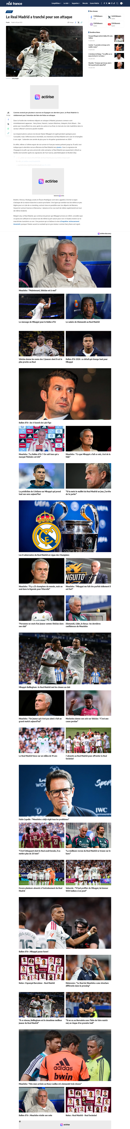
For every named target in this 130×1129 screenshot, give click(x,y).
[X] (106, 3)
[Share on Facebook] (75, 22)
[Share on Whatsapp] (8, 128)
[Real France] (18, 3)
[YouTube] (109, 3)
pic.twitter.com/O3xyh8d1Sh (31, 161)
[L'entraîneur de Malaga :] (119, 56)
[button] (101, 3)
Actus (9, 11)
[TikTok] (114, 3)
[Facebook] (104, 3)
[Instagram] (112, 3)
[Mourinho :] (119, 65)
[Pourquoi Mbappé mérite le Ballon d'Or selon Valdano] (119, 38)
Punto (8, 22)
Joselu (59, 147)
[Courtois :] (119, 47)
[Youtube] (115, 24)
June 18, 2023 (46, 165)
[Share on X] (78, 22)
